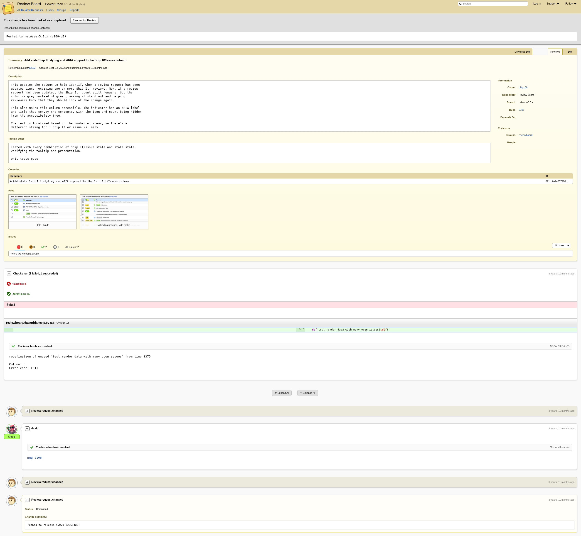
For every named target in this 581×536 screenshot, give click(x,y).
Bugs (512, 109)
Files (11, 190)
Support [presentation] (551, 3)
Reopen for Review (84, 20)
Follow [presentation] (569, 3)
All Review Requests (30, 10)
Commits (13, 169)
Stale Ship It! (42, 225)
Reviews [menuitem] (555, 51)
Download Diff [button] (522, 51)
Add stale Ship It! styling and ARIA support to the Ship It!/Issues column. (71, 181)
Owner (511, 87)
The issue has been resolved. (35, 346)
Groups (61, 10)
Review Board (40, 4)
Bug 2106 (34, 457)
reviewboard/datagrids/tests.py (27, 322)
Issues (12, 236)
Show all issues (559, 346)
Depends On (507, 117)
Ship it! (11, 436)
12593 (32, 67)
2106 (521, 109)
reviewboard (525, 135)
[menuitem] (553, 3)
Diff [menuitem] (570, 51)
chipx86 (523, 87)
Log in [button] (537, 3)
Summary (15, 60)
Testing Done (16, 138)
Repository (508, 94)
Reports (74, 10)
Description (18, 76)
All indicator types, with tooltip (114, 225)
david (34, 428)
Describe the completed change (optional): (27, 28)
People (511, 142)
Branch (511, 102)
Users (50, 10)
